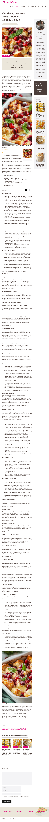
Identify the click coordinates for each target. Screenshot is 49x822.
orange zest (18, 729)
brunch (13, 726)
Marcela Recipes (11, 2)
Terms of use (41, 811)
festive (28, 728)
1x (26, 190)
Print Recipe (21, 74)
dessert (18, 728)
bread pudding (8, 726)
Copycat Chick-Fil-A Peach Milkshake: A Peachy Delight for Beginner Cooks (40, 164)
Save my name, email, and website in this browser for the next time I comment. (17, 797)
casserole (17, 726)
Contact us (40, 6)
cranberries (27, 726)
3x (30, 190)
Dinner (28, 6)
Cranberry (4, 728)
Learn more (40, 76)
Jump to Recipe (13, 74)
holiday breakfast (5, 729)
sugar (22, 729)
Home (11, 6)
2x (28, 190)
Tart (28, 729)
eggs (26, 728)
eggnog (22, 728)
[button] (45, 6)
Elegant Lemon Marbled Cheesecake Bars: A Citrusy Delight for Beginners (6, 752)
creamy (14, 728)
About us (33, 6)
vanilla (3, 730)
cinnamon (22, 726)
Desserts (23, 6)
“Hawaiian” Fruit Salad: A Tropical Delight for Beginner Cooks (17, 751)
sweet (25, 729)
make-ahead (12, 729)
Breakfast (17, 6)
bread (3, 726)
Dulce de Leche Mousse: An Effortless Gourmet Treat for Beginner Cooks (27, 752)
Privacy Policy (8, 811)
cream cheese (10, 728)
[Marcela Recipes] (3, 2)
